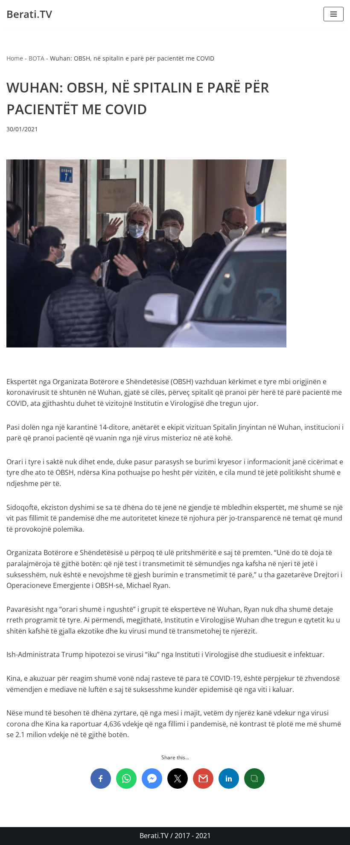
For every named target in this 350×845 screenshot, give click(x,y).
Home (14, 58)
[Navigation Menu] (334, 14)
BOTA (36, 58)
